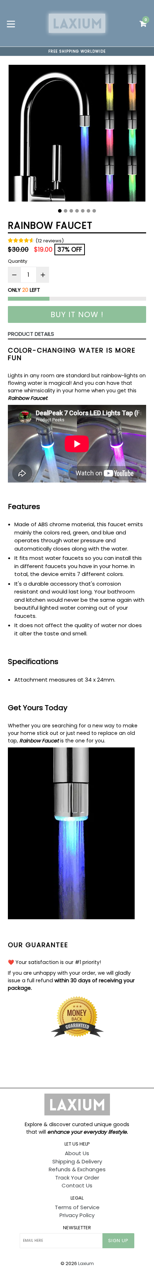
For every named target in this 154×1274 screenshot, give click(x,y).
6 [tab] (88, 211)
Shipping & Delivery (77, 1161)
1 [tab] (60, 211)
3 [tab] (71, 211)
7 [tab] (94, 211)
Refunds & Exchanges (77, 1169)
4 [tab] (77, 211)
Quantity (17, 261)
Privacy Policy (77, 1215)
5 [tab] (83, 211)
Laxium (86, 1263)
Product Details (31, 334)
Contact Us (77, 1185)
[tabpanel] (77, 135)
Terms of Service (77, 1207)
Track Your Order (77, 1177)
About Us (77, 1153)
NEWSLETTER (77, 1228)
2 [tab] (65, 211)
